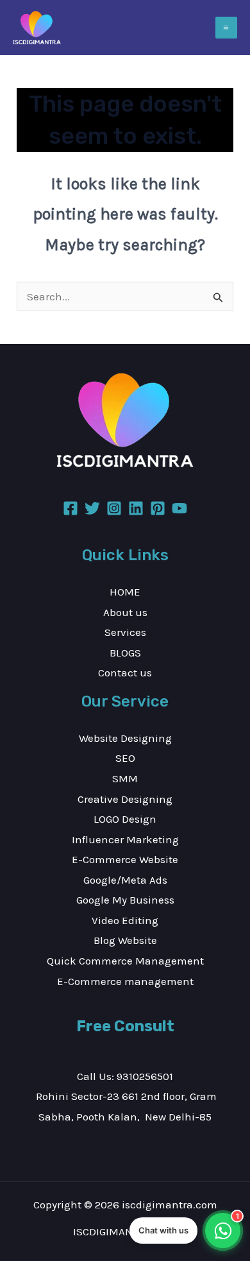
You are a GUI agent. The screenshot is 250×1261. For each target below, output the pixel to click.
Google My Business (125, 899)
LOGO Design (125, 818)
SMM (125, 778)
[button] (184, 1230)
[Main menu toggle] (226, 28)
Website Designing (125, 738)
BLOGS (125, 652)
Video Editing (125, 920)
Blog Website (125, 940)
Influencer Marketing (125, 839)
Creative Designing (125, 799)
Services (125, 632)
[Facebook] (70, 508)
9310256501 (145, 1076)
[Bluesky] (179, 508)
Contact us (125, 672)
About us (125, 612)
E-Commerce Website (125, 859)
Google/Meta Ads (125, 879)
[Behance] (157, 508)
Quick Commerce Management (125, 960)
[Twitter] (92, 508)
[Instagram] (114, 508)
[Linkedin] (136, 508)
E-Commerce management (125, 981)
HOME (125, 591)
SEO (125, 757)
